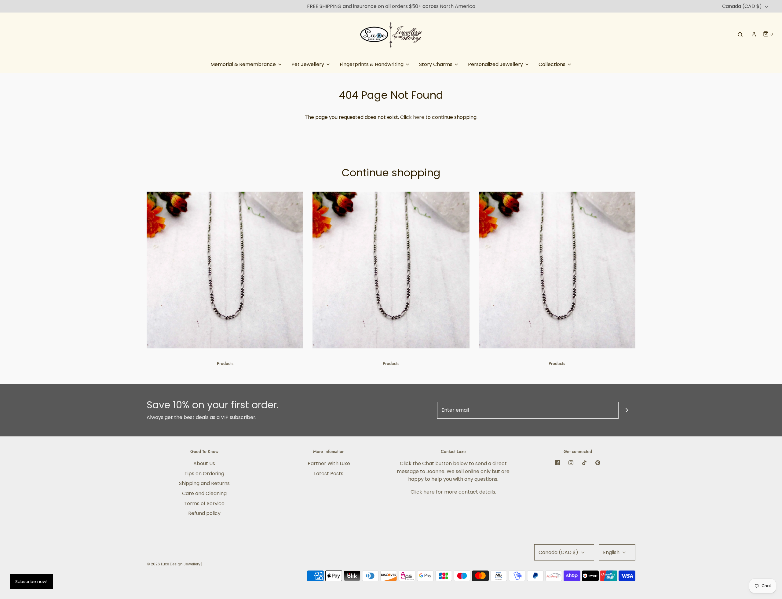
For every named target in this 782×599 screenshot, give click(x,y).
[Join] (627, 410)
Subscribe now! (31, 582)
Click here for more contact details (453, 491)
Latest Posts (328, 473)
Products (225, 363)
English (612, 552)
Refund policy (204, 513)
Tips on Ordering (204, 473)
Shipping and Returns (204, 483)
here (418, 117)
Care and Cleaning (204, 493)
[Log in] (754, 34)
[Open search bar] (740, 34)
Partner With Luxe (329, 463)
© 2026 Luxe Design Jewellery (173, 564)
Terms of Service (204, 503)
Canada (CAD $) (742, 6)
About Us (204, 463)
